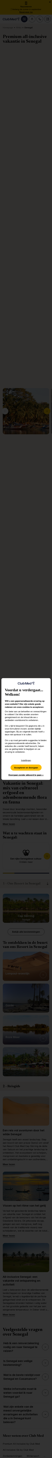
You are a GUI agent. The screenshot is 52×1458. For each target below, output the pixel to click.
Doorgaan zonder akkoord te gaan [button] (26, 774)
